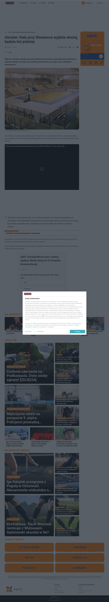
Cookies (34, 327)
